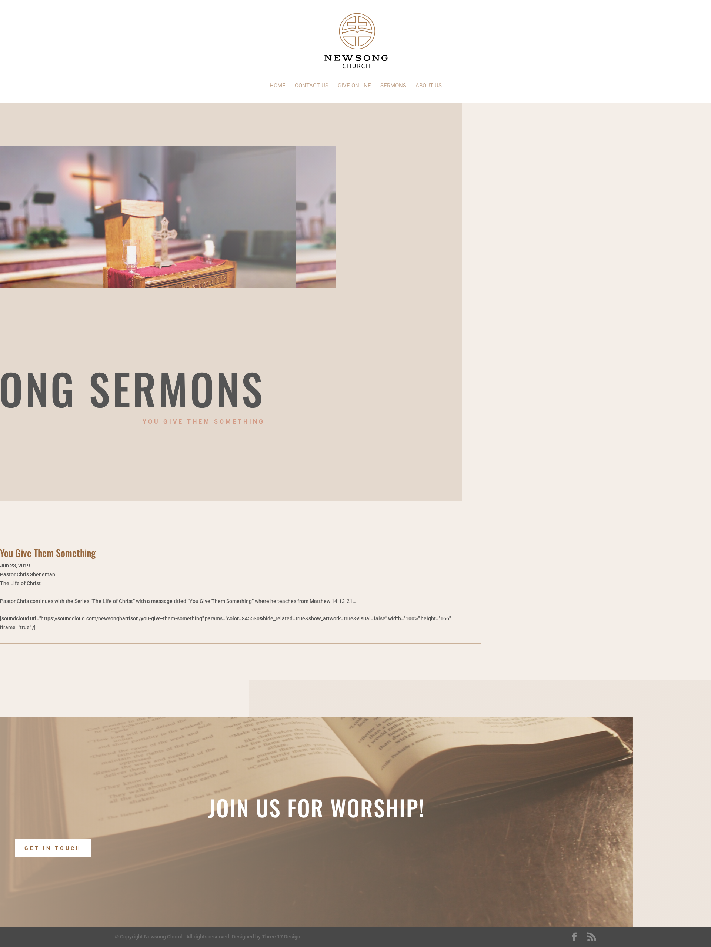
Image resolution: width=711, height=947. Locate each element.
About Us (428, 86)
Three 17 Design (281, 937)
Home (278, 86)
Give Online (354, 86)
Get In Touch (52, 848)
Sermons (393, 86)
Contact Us (311, 86)
